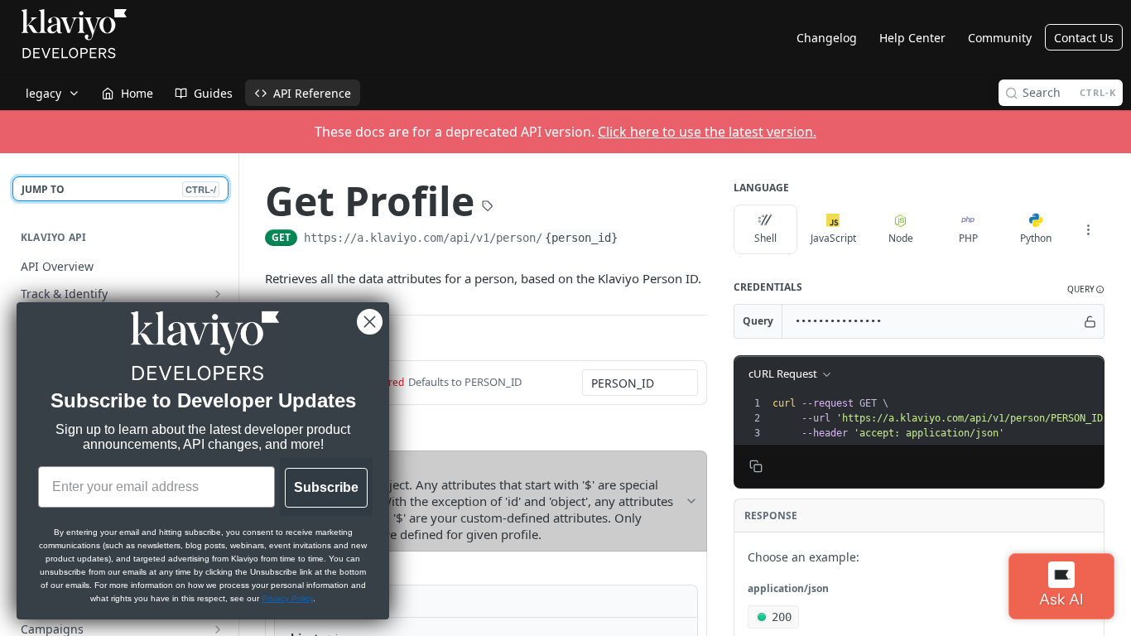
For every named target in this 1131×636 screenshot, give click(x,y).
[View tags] (488, 196)
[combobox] (640, 382)
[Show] (1090, 321)
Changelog (827, 38)
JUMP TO (119, 189)
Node (900, 238)
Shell (765, 238)
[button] (1086, 289)
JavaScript (833, 238)
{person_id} (581, 237)
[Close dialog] (370, 322)
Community (1000, 38)
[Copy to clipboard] (637, 239)
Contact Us (1084, 38)
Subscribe (326, 487)
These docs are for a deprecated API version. (565, 132)
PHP (968, 238)
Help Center (912, 38)
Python (1036, 238)
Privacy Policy (287, 598)
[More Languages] (1088, 229)
